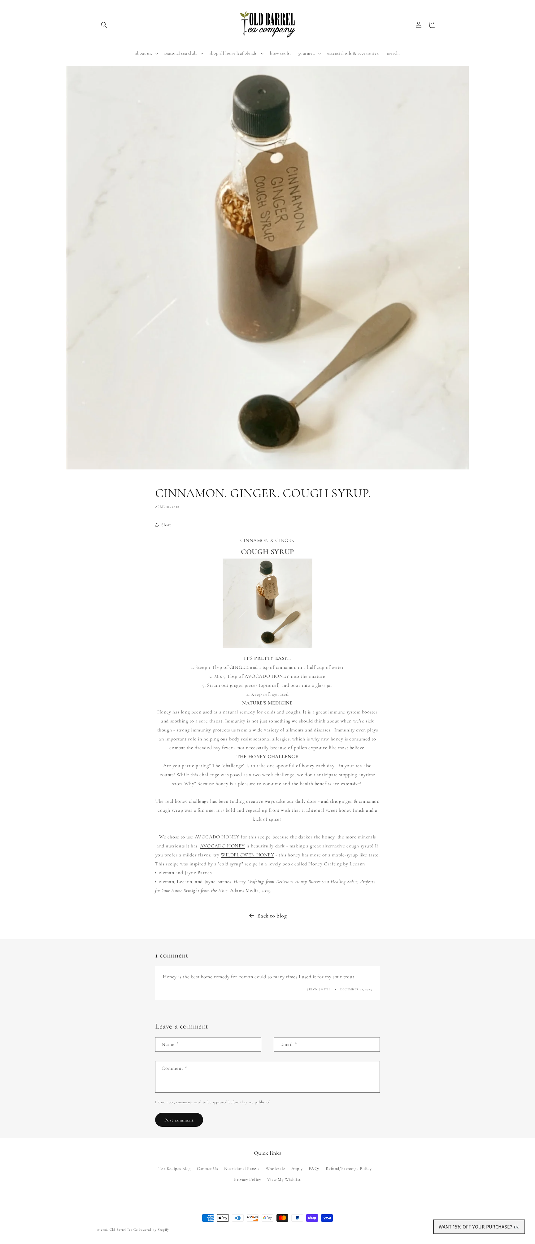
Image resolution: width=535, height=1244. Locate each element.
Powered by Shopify (154, 1230)
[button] (104, 25)
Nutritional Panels (241, 1168)
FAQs (314, 1168)
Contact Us (207, 1168)
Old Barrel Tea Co (124, 1230)
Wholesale (275, 1168)
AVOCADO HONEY (222, 846)
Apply (297, 1168)
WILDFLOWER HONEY (247, 855)
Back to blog (272, 915)
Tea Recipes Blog (175, 1168)
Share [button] (166, 524)
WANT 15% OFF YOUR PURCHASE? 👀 (479, 1227)
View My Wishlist (284, 1179)
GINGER (239, 667)
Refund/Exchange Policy (349, 1168)
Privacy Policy (247, 1179)
